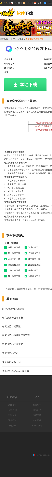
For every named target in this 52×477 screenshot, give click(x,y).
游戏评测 (37, 410)
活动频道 (12, 420)
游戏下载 (37, 415)
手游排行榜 (12, 410)
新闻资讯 (12, 405)
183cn (29, 3)
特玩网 (17, 3)
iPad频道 (37, 420)
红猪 (39, 3)
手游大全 (12, 415)
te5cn (50, 3)
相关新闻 (37, 405)
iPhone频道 (37, 425)
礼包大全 (12, 425)
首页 (13, 39)
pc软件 (20, 39)
